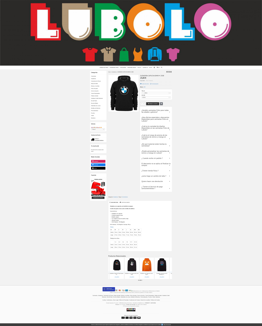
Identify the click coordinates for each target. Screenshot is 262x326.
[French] (93, 127)
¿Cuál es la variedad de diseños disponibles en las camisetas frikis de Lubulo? (155, 128)
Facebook (96, 164)
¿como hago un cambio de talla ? (154, 176)
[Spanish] (99, 127)
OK (162, 324)
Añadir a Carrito (153, 103)
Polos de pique (94, 88)
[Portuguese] (97, 127)
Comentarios (125, 197)
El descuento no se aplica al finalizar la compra (156, 164)
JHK (144, 87)
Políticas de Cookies (155, 300)
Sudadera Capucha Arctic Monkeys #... (161, 274)
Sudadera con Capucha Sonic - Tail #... (146, 274)
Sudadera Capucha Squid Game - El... (117, 274)
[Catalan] (101, 127)
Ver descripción (154, 83)
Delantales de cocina (95, 105)
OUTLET (139, 67)
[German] (94, 127)
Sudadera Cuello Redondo (97, 98)
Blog (150, 67)
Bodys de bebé (94, 83)
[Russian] (98, 127)
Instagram (96, 161)
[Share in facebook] (167, 72)
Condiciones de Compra (134, 300)
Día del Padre (94, 100)
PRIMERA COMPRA (98, 179)
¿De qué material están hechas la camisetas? (154, 145)
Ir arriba (104, 300)
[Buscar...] (161, 67)
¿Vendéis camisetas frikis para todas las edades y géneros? (155, 111)
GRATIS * (97, 138)
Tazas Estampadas (95, 93)
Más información (167, 324)
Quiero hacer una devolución (152, 181)
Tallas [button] (112, 227)
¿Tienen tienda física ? (150, 170)
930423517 (147, 303)
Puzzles (93, 113)
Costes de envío (145, 83)
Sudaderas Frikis (114, 67)
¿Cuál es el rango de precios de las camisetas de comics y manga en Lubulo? (154, 137)
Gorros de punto (95, 91)
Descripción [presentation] (114, 202)
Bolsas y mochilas (95, 86)
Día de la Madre (94, 103)
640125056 (153, 303)
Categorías (123, 67)
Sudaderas (93, 78)
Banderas (93, 118)
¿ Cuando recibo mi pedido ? (152, 158)
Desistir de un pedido (145, 300)
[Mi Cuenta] (154, 67)
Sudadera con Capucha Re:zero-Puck (132, 274)
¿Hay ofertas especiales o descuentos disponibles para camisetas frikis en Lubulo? (155, 119)
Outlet (92, 115)
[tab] (114, 202)
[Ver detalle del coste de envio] (93, 140)
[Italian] (95, 127)
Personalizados (132, 67)
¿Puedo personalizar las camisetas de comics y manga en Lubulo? (155, 152)
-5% (103, 183)
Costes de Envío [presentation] (125, 202)
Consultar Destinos (99, 140)
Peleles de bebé (94, 96)
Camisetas (93, 76)
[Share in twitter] (169, 72)
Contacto (145, 67)
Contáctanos (109, 300)
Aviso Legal (115, 300)
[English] (91, 127)
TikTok (95, 168)
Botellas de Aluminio (95, 108)
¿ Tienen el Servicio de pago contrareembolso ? (152, 187)
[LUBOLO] (131, 33)
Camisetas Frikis (104, 67)
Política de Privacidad (123, 300)
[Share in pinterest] (171, 72)
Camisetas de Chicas (96, 81)
